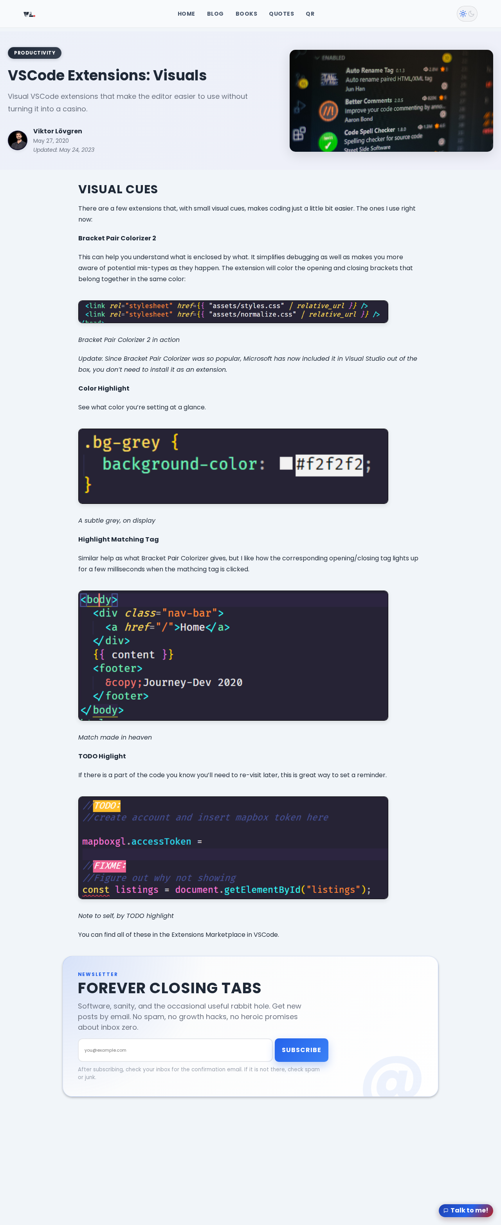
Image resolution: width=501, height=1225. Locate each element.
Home (186, 14)
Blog (215, 14)
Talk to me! (469, 1210)
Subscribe (301, 1049)
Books (247, 14)
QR (310, 14)
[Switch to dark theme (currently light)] (467, 14)
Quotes (281, 14)
